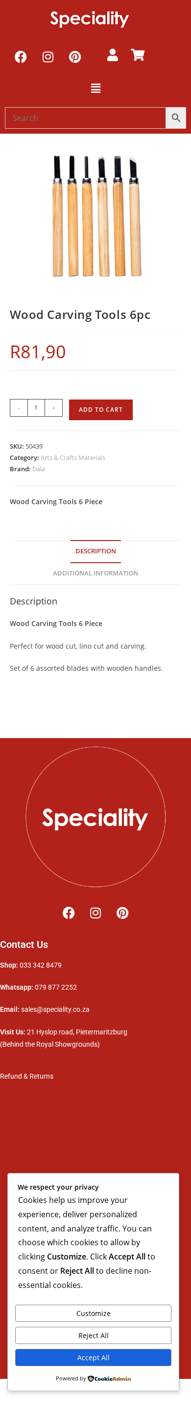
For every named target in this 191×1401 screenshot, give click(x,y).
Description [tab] (95, 551)
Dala (38, 468)
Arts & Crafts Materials (73, 457)
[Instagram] (48, 56)
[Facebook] (21, 56)
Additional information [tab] (95, 573)
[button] (95, 88)
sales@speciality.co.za (55, 1009)
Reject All (93, 1335)
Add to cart (101, 409)
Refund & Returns (27, 1076)
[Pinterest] (75, 56)
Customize (93, 1313)
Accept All (93, 1357)
